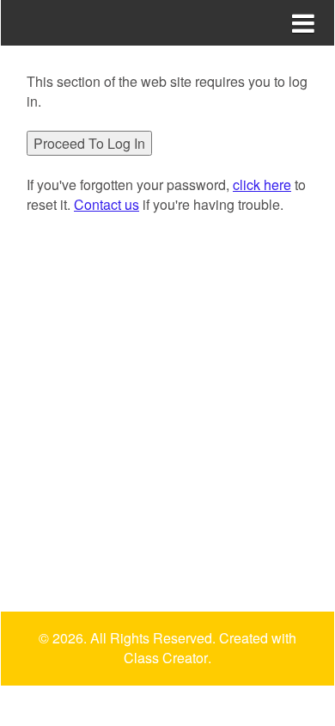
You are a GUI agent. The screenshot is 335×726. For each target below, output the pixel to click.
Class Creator (166, 658)
